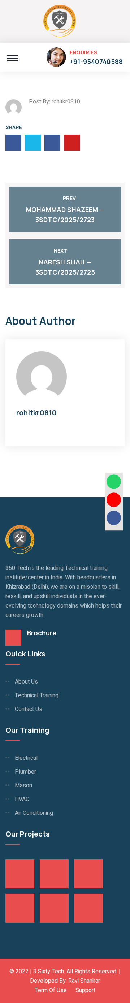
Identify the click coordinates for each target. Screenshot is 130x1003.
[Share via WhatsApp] (114, 481)
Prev (69, 198)
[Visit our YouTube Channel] (114, 499)
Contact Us (28, 709)
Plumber (25, 771)
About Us (26, 681)
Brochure (41, 633)
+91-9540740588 (96, 61)
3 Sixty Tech (48, 971)
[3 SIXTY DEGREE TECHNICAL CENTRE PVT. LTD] (59, 20)
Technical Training (36, 695)
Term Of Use (51, 990)
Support (85, 990)
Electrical (26, 758)
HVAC (22, 799)
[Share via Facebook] (114, 518)
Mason (23, 785)
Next (61, 250)
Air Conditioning (34, 813)
